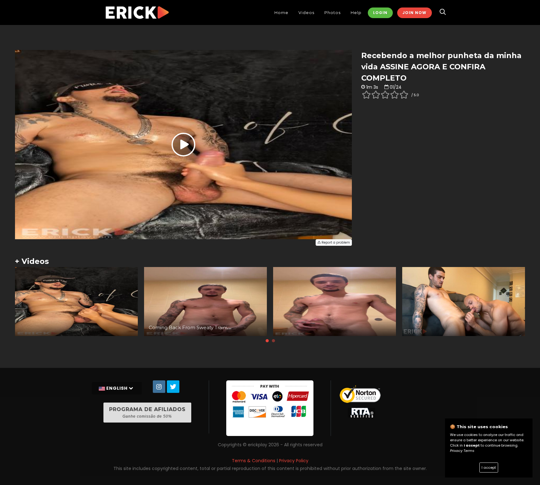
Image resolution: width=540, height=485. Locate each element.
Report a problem (335, 242)
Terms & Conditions (253, 461)
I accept (489, 467)
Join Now (414, 12)
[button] (267, 340)
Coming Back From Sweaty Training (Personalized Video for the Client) (232, 327)
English (117, 388)
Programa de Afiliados (147, 412)
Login (380, 12)
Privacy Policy (293, 461)
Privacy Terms (462, 450)
